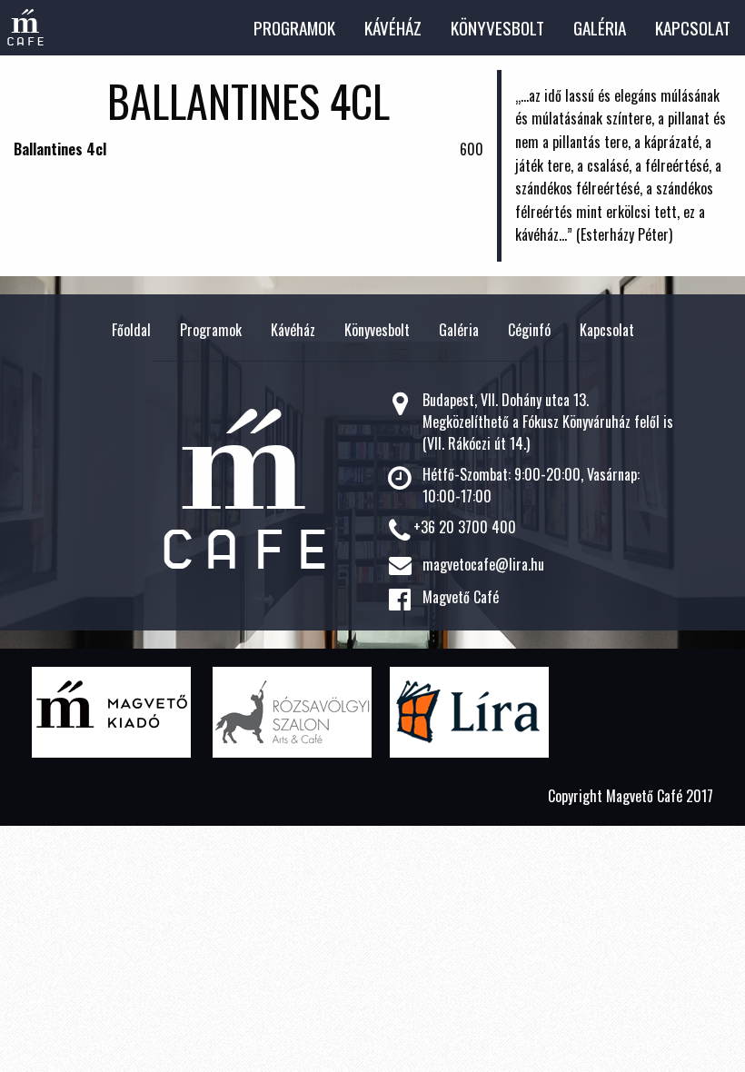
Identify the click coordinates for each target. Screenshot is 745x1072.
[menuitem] (294, 27)
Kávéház (393, 28)
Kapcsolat (692, 28)
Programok (294, 28)
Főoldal (131, 330)
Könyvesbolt (497, 28)
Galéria (599, 28)
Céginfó (529, 330)
